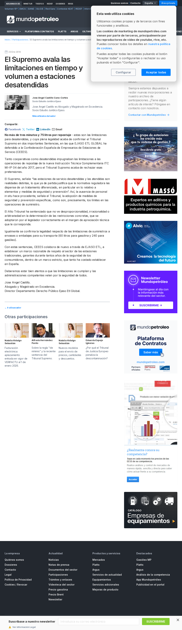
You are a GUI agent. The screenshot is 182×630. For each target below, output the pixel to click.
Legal (8, 574)
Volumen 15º (11, 8)
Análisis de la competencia (153, 574)
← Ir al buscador (13, 307)
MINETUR (27, 4)
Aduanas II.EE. (13, 4)
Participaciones (20, 39)
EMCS (23, 8)
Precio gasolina (58, 589)
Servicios (12, 31)
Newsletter (55, 599)
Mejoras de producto (105, 589)
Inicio (7, 39)
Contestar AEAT (65, 8)
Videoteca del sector (61, 584)
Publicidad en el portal (150, 584)
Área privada (168, 3)
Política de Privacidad (18, 579)
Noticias (54, 559)
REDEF (50, 4)
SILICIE (39, 8)
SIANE (31, 8)
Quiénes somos (119, 3)
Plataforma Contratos (39, 31)
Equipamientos (101, 579)
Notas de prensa (59, 564)
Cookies (10, 584)
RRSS (70, 4)
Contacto (135, 3)
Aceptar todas (156, 72)
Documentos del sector (63, 569)
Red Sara (50, 8)
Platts (62, 31)
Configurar (123, 72)
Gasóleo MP (143, 559)
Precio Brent (56, 594)
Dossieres (11, 564)
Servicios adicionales (105, 584)
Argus (74, 31)
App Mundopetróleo (148, 579)
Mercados (98, 559)
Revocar (22, 584)
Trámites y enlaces (60, 579)
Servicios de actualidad (107, 574)
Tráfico (39, 4)
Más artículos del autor (43, 116)
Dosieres (60, 4)
